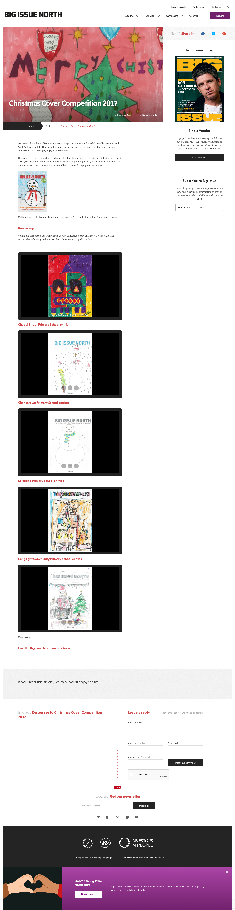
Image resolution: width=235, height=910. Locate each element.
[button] (63, 309)
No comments (149, 115)
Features (50, 126)
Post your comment (185, 763)
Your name (138, 743)
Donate (220, 16)
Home (30, 126)
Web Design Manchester (133, 857)
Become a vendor (178, 7)
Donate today (88, 894)
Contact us (216, 7)
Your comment (135, 722)
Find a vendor (199, 7)
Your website (139, 757)
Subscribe (144, 805)
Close (226, 872)
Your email (173, 743)
